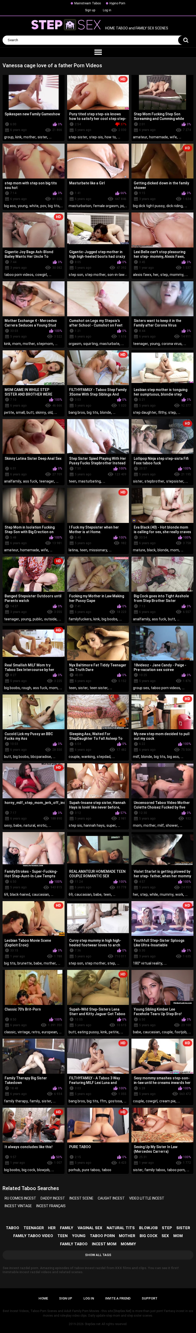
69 (6, 894)
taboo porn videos (18, 275)
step (164, 275)
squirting (90, 344)
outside (50, 619)
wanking (88, 757)
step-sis (96, 137)
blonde (105, 412)
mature (139, 550)
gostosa (115, 1101)
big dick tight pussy (149, 206)
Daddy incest (53, 1198)
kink (18, 137)
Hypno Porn (117, 3)
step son (76, 275)
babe (18, 825)
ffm (103, 1101)
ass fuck (30, 481)
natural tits (121, 1228)
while (154, 894)
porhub (74, 1170)
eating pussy (88, 1032)
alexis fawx (142, 275)
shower (172, 825)
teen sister (99, 688)
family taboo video (33, 1236)
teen (72, 481)
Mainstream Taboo (87, 3)
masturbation (80, 206)
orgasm (75, 344)
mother (29, 137)
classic (10, 1032)
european (49, 1032)
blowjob (43, 1170)
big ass (10, 206)
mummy (167, 894)
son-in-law (116, 275)
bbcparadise (41, 757)
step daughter (144, 412)
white (34, 206)
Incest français (51, 1206)
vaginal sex (90, 1228)
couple (74, 757)
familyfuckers (80, 619)
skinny (40, 412)
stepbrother (154, 481)
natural (29, 825)
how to (110, 137)
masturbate (109, 344)
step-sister (78, 137)
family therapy (16, 1101)
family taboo (154, 1170)
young (23, 206)
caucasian (40, 894)
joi (122, 206)
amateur (140, 137)
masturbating (89, 481)
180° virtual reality (147, 963)
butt (30, 412)
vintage (24, 1032)
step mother (95, 275)
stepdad (104, 757)
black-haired (20, 894)
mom (16, 344)
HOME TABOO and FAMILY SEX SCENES (136, 28)
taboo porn (176, 1170)
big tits (53, 206)
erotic (42, 825)
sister (42, 137)
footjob (181, 1032)
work (179, 894)
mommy (176, 275)
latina (73, 550)
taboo (106, 1170)
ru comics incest (20, 1198)
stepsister (174, 481)
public (37, 619)
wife (173, 137)
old (50, 412)
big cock (28, 1170)
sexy (8, 825)
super (111, 825)
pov (43, 206)
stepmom (45, 344)
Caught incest (111, 1198)
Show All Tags (98, 1255)
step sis (75, 825)
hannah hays (94, 825)
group (9, 137)
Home (43, 1298)
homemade (158, 137)
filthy (162, 412)
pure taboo (91, 1170)
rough (26, 688)
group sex (141, 688)
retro (36, 1032)
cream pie (167, 1101)
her (155, 275)
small (20, 412)
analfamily (12, 481)
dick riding (174, 206)
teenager (140, 344)
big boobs (109, 619)
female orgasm (105, 206)
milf (136, 757)
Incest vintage (18, 1206)
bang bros (77, 412)
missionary (98, 550)
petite (9, 412)
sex (165, 1236)
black (151, 550)
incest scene (81, 1198)
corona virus (172, 344)
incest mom (104, 1244)
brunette (24, 963)
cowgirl (41, 275)
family (35, 1101)
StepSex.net (93, 1324)
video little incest (146, 1198)
